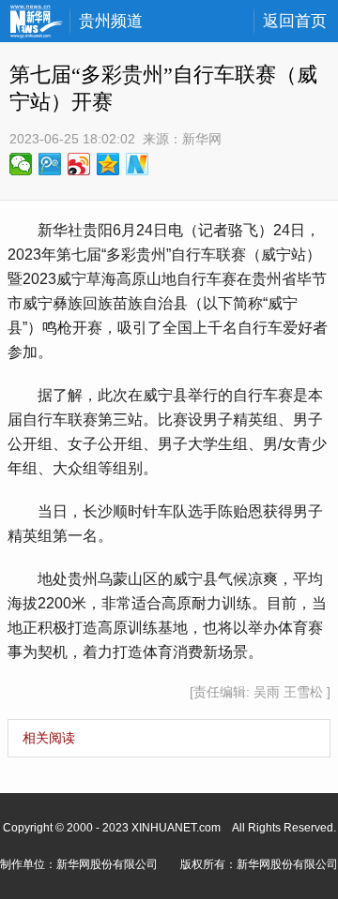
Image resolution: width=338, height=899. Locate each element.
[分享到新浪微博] (79, 164)
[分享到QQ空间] (108, 164)
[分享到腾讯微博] (50, 164)
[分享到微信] (21, 164)
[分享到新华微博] (137, 164)
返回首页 (295, 21)
